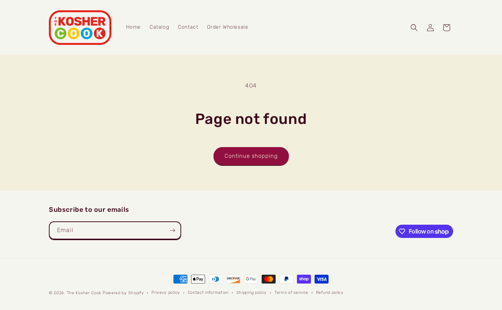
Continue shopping (251, 156)
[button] (414, 27)
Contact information (208, 292)
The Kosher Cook (84, 293)
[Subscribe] (172, 230)
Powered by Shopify (123, 293)
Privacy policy (165, 292)
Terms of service (291, 292)
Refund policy (330, 292)
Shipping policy (251, 292)
